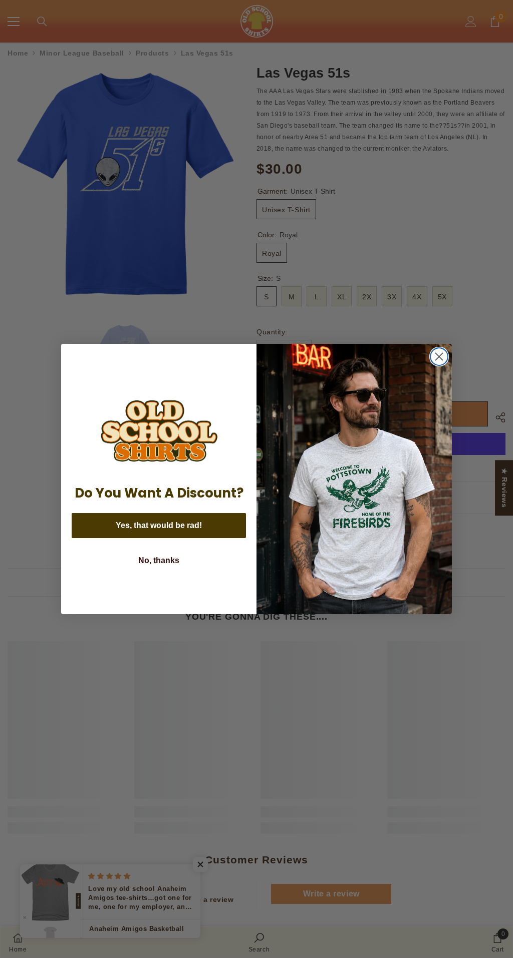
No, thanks (158, 560)
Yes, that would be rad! (159, 525)
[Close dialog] (439, 356)
